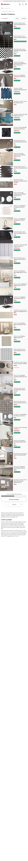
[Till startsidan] (5, 4)
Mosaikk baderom (10, 11)
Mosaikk (4, 11)
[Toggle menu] (26, 4)
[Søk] (1, 8)
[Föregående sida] (7, 504)
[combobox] (14, 504)
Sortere (24, 18)
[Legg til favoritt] (11, 23)
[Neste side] (21, 504)
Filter (17, 18)
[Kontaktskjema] (19, 4)
